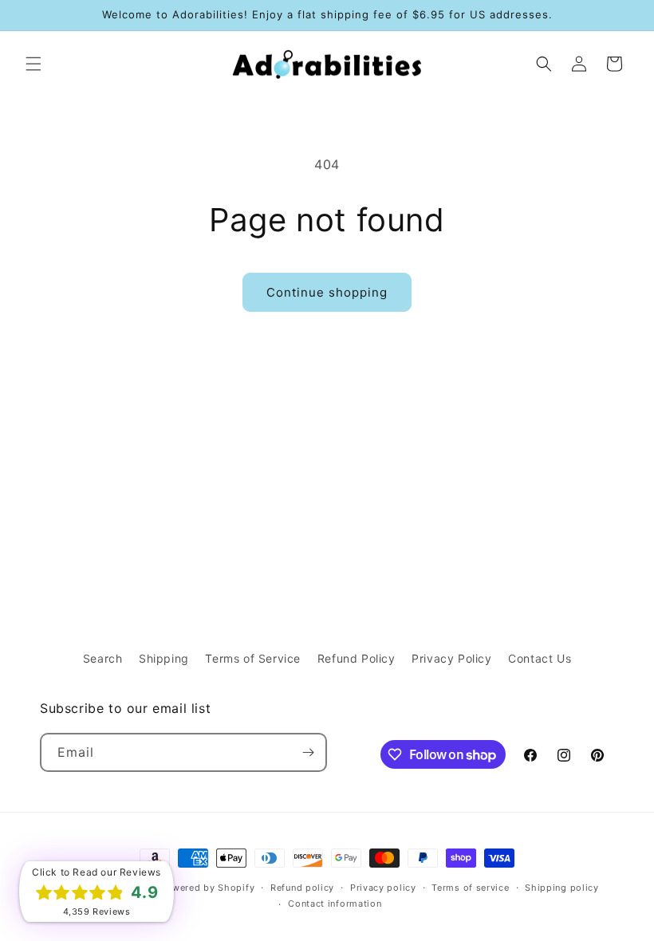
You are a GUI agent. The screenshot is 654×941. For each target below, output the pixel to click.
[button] (33, 63)
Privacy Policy (451, 658)
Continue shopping (327, 292)
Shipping (164, 658)
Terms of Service (253, 658)
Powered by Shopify (207, 887)
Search (103, 658)
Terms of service (470, 887)
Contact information (334, 903)
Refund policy (302, 887)
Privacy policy (383, 887)
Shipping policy (562, 887)
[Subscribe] (307, 752)
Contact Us (539, 658)
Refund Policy (356, 658)
